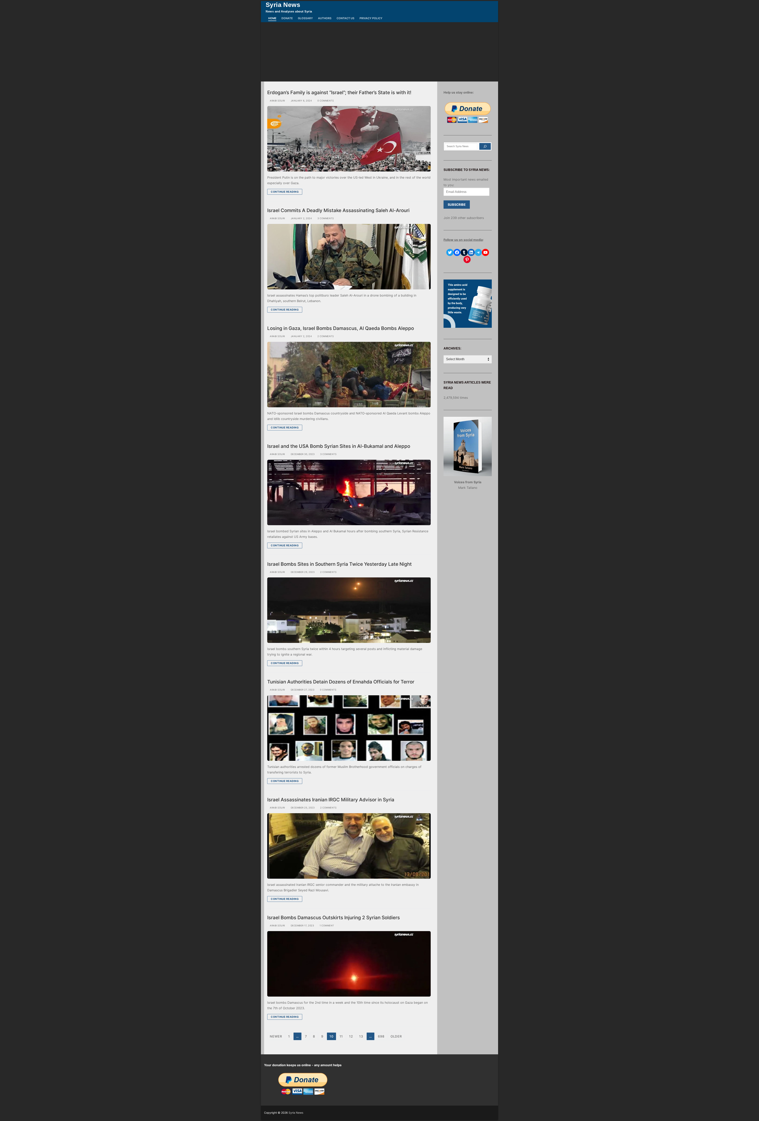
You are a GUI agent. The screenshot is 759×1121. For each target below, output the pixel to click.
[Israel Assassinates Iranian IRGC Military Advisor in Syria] (349, 846)
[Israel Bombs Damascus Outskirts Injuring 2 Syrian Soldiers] (349, 964)
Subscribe (457, 205)
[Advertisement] (379, 52)
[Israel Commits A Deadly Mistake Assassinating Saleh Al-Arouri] (349, 256)
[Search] (485, 146)
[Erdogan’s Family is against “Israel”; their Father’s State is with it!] (349, 139)
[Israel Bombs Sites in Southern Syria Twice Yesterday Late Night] (349, 610)
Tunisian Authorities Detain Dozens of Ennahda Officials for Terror (340, 682)
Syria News (283, 4)
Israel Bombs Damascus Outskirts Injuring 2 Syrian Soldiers (333, 917)
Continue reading (285, 191)
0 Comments (325, 100)
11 (341, 1036)
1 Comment (326, 925)
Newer (276, 1036)
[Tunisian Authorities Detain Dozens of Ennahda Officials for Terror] (349, 728)
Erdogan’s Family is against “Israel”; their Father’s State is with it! (339, 92)
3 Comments (325, 218)
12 (351, 1036)
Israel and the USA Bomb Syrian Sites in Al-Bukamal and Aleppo (338, 446)
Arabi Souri (277, 100)
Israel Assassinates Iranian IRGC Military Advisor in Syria (330, 800)
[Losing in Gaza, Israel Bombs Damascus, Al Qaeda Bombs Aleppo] (349, 374)
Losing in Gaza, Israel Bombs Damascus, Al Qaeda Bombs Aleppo (340, 328)
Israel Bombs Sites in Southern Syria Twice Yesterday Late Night (339, 564)
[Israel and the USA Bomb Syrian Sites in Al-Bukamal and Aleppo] (349, 492)
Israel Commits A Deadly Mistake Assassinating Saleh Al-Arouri (338, 210)
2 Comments (325, 336)
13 (361, 1036)
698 (381, 1036)
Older (396, 1036)
